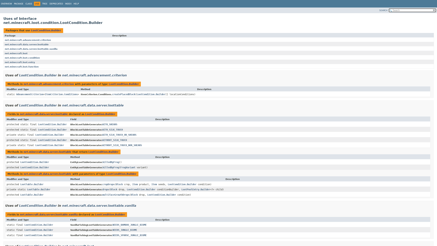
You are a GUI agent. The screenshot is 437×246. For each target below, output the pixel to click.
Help (76, 4)
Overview (6, 4)
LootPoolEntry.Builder (195, 189)
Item (135, 184)
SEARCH (383, 10)
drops (105, 189)
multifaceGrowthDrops (116, 194)
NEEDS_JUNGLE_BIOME (124, 230)
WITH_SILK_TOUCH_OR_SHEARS (119, 134)
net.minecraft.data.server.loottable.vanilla (31, 49)
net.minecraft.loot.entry (20, 62)
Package (18, 4)
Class (28, 4)
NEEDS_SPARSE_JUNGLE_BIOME (129, 235)
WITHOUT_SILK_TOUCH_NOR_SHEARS (122, 145)
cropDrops (108, 184)
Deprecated (56, 4)
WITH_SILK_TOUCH (112, 129)
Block (119, 184)
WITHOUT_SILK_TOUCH (114, 140)
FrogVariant (127, 167)
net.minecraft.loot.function (22, 66)
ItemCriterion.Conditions (61, 94)
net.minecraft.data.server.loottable (27, 44)
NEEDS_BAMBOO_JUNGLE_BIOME (129, 224)
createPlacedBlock (123, 94)
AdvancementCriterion (30, 94)
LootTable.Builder (32, 184)
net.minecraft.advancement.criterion (28, 40)
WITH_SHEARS (109, 124)
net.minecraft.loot (16, 53)
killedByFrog (111, 162)
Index (68, 4)
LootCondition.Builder (46, 30)
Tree (44, 4)
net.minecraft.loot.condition (22, 58)
